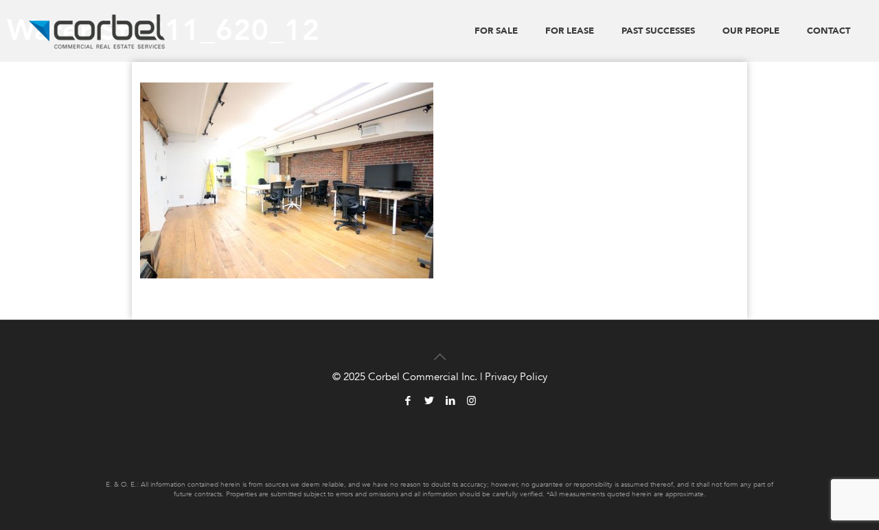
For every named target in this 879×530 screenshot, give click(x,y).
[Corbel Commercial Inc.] (97, 31)
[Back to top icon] (439, 348)
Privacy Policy (516, 377)
